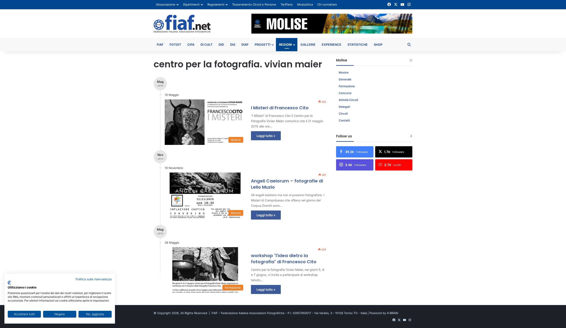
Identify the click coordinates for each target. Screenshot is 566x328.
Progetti (262, 44)
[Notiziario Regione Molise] (182, 23)
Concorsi (345, 93)
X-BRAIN (392, 313)
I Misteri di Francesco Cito (280, 108)
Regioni (285, 44)
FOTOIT (175, 44)
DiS (232, 44)
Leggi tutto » (265, 136)
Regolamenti (215, 4)
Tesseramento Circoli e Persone (254, 4)
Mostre (344, 72)
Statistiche (358, 44)
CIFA (190, 44)
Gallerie (308, 44)
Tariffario (287, 4)
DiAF (245, 44)
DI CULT (206, 44)
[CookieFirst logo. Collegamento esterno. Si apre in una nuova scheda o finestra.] (9, 283)
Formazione (347, 86)
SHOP (378, 44)
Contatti (344, 120)
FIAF (160, 44)
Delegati (344, 106)
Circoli (343, 113)
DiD (221, 44)
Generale (345, 79)
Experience (331, 44)
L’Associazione (165, 4)
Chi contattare (327, 4)
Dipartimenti (191, 4)
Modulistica (305, 4)
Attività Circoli (348, 100)
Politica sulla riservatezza (94, 279)
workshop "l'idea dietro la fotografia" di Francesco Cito (283, 258)
